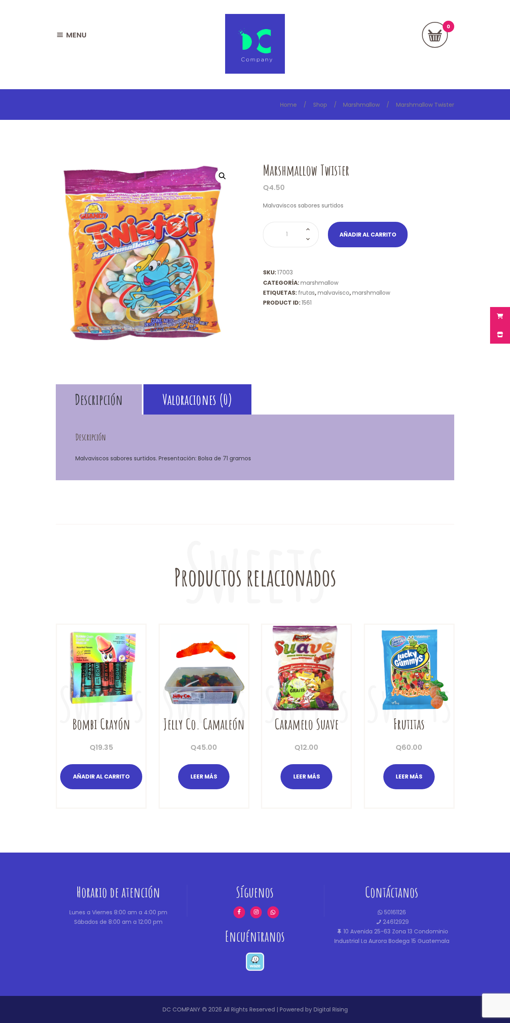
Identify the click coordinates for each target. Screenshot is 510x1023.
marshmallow (371, 293)
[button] (222, 176)
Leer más (203, 776)
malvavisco (333, 293)
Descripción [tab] (99, 399)
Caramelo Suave (307, 724)
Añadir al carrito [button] (101, 776)
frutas (306, 293)
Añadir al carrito (367, 235)
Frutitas (409, 724)
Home (288, 105)
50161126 (394, 912)
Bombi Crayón (101, 724)
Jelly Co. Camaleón (204, 724)
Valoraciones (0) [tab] (198, 399)
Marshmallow (361, 105)
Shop (320, 105)
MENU (76, 35)
